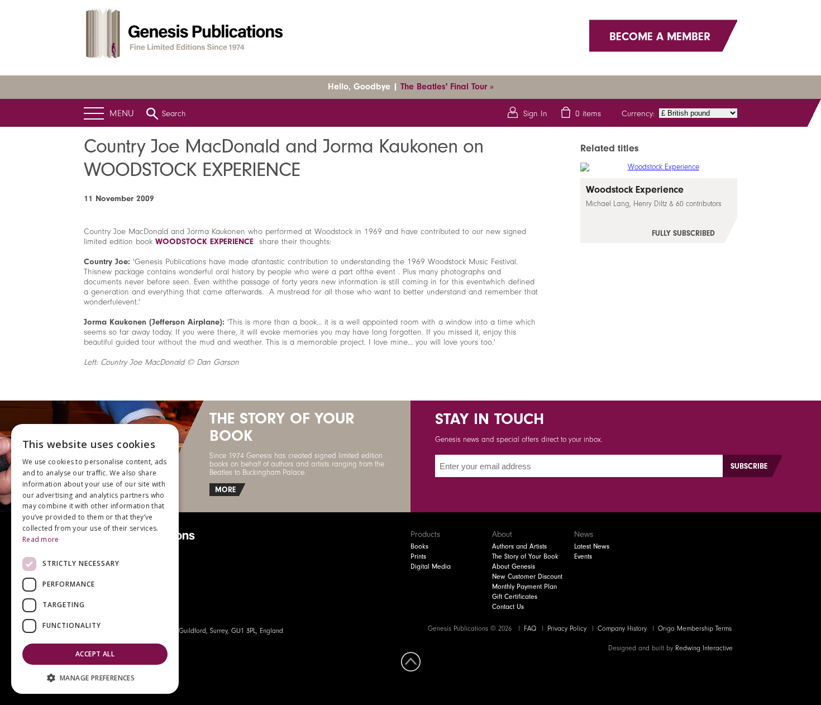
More (225, 489)
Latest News (591, 546)
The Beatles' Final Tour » (447, 87)
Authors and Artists (519, 546)
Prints (418, 556)
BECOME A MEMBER (659, 35)
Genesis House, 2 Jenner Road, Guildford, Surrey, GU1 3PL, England (183, 631)
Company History (622, 628)
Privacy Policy (566, 628)
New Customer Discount (527, 576)
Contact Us (508, 607)
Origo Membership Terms (695, 628)
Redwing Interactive (704, 648)
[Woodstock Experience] (658, 210)
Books (419, 546)
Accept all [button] (94, 654)
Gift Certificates (514, 597)
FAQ (530, 628)
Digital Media (430, 566)
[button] (95, 677)
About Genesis (513, 566)
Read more (40, 539)
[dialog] (95, 559)
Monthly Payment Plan (524, 586)
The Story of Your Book (525, 556)
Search (174, 113)
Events (583, 556)
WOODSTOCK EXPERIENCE (204, 241)
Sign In (535, 113)
